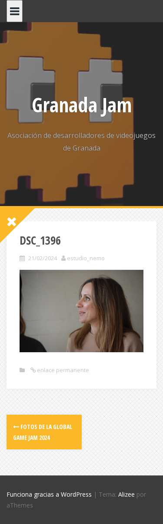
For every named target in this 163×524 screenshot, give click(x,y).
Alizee (126, 494)
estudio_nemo (86, 258)
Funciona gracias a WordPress (49, 494)
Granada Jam (82, 104)
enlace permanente (62, 370)
